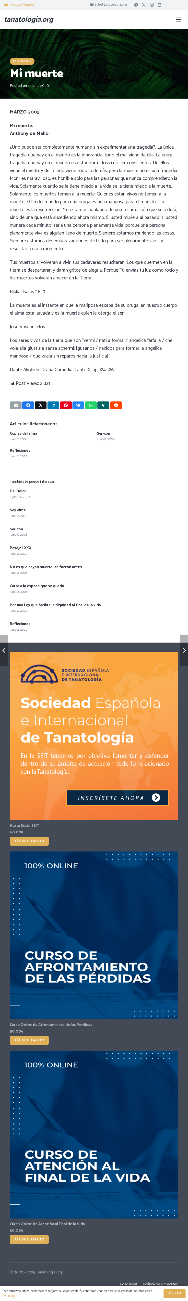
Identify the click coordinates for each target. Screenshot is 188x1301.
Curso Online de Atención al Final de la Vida (47, 1224)
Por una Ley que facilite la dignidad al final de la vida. (56, 605)
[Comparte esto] (28, 405)
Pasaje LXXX (20, 548)
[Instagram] (152, 5)
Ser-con (103, 433)
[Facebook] (136, 5)
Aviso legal (128, 1284)
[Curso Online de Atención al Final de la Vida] (94, 1135)
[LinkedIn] (160, 5)
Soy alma (17, 510)
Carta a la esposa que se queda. (37, 586)
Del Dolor (18, 491)
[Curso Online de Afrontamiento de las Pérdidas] (94, 935)
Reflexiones (20, 450)
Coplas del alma (23, 433)
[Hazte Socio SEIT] (94, 736)
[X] (144, 5)
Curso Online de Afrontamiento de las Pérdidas (51, 1025)
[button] (178, 19)
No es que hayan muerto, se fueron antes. (46, 567)
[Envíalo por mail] (16, 405)
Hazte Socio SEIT (24, 825)
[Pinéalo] (66, 405)
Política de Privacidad (160, 1284)
